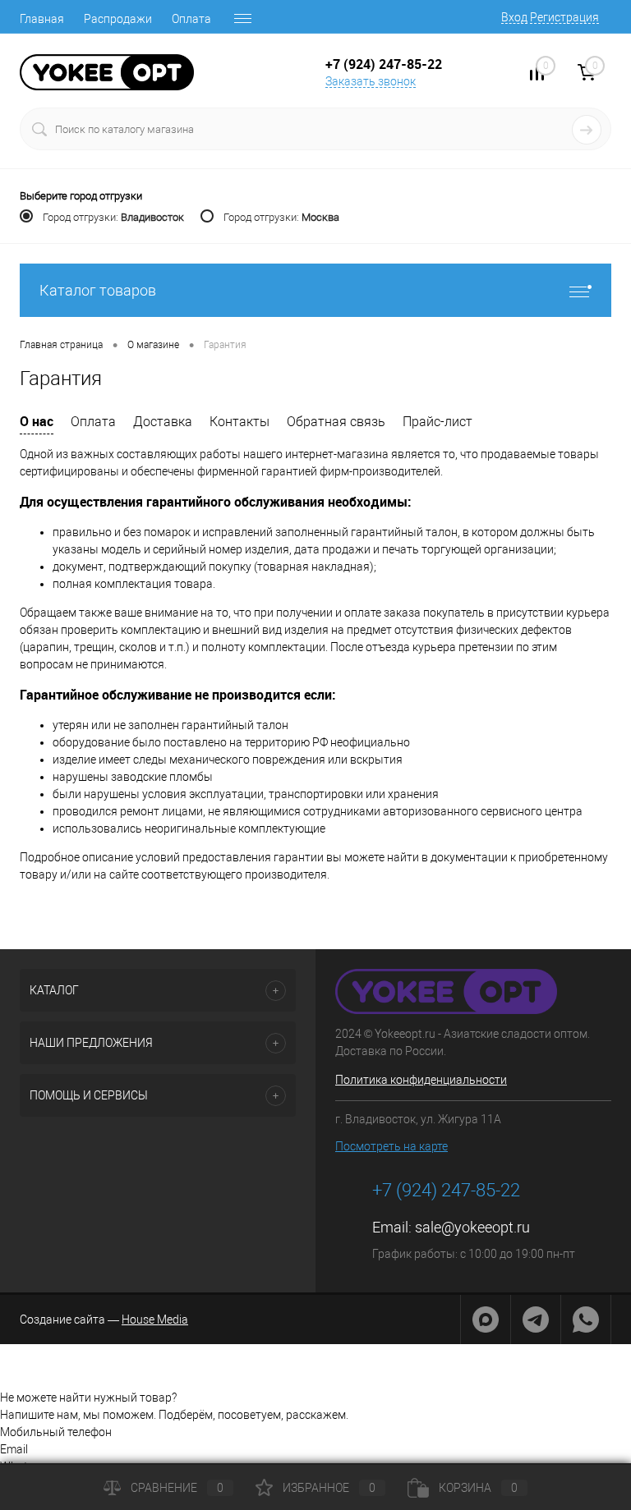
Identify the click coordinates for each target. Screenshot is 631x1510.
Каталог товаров (97, 290)
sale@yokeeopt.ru (472, 1227)
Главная (42, 18)
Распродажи (118, 18)
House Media (155, 1319)
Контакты (239, 421)
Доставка (162, 421)
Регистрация (564, 17)
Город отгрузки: (113, 217)
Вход (514, 17)
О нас (36, 421)
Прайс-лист (437, 421)
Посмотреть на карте (391, 1146)
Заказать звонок (370, 81)
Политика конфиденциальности (421, 1079)
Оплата (191, 18)
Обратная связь (336, 421)
